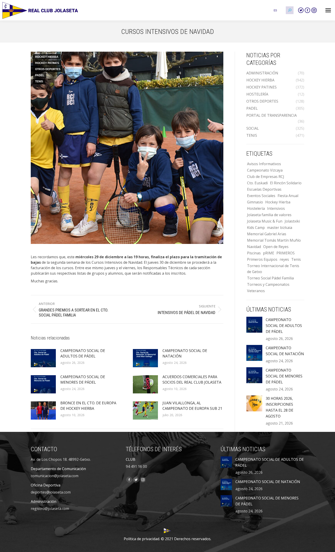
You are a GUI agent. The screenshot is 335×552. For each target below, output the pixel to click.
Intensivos (276, 208)
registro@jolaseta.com (50, 508)
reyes (284, 259)
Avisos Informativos (264, 163)
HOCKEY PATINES (47, 63)
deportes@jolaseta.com (51, 492)
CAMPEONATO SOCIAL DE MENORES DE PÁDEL (82, 379)
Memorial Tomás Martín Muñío (274, 240)
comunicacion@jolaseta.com (54, 475)
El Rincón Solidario (286, 182)
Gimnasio (255, 202)
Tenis (296, 259)
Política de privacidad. (142, 538)
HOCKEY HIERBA (46, 56)
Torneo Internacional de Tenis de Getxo (273, 268)
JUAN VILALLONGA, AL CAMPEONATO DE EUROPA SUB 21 (192, 405)
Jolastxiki (292, 221)
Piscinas (254, 253)
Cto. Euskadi (257, 182)
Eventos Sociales (261, 195)
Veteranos (256, 290)
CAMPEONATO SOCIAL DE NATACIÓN (184, 353)
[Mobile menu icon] (328, 10)
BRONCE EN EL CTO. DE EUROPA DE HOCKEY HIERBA (88, 405)
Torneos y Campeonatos (268, 284)
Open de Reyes (276, 246)
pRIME (268, 253)
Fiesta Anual (288, 195)
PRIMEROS (285, 253)
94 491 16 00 (136, 466)
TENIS (39, 81)
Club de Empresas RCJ (265, 176)
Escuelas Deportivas (264, 189)
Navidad (254, 246)
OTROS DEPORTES (47, 69)
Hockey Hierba (277, 202)
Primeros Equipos (262, 259)
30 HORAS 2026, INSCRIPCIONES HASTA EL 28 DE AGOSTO (279, 407)
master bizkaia (279, 227)
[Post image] (43, 358)
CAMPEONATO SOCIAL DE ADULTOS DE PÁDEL (82, 353)
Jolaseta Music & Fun (264, 221)
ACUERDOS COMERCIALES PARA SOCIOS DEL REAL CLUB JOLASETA (191, 379)
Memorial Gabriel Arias (266, 233)
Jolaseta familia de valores (269, 214)
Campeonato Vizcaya (265, 170)
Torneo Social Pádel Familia (270, 278)
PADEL (39, 75)
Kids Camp (256, 227)
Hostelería (256, 208)
